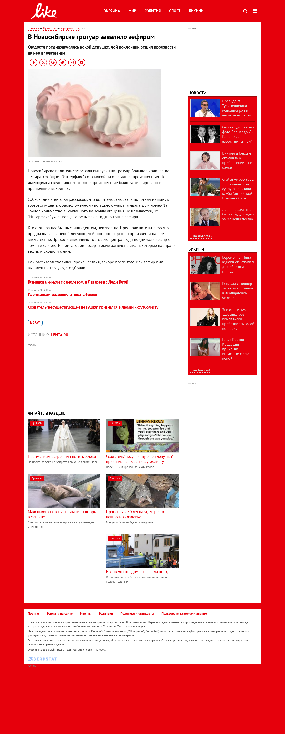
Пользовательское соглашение (184, 613)
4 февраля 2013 (70, 28)
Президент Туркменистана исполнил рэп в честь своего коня (237, 108)
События (153, 10)
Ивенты (85, 613)
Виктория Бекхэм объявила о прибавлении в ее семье (237, 160)
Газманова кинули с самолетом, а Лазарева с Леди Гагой (78, 282)
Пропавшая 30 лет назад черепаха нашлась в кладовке (136, 514)
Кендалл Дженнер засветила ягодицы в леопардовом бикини (238, 290)
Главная (33, 28)
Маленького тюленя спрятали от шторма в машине (63, 514)
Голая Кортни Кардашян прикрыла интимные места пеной (235, 349)
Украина (112, 10)
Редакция (106, 613)
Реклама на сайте (60, 613)
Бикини (196, 10)
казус (35, 322)
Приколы (50, 28)
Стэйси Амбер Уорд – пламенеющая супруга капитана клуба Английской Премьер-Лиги (238, 189)
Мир (132, 10)
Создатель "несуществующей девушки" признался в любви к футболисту (93, 307)
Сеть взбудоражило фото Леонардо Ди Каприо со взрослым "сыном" (238, 134)
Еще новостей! (201, 236)
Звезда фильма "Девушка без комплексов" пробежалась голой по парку (238, 319)
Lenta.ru (59, 334)
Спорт (174, 10)
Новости (197, 93)
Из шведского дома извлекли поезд (137, 571)
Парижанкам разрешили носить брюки (62, 294)
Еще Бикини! (200, 370)
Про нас (33, 613)
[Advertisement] (103, 377)
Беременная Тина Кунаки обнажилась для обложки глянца (238, 264)
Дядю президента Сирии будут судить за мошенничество (238, 214)
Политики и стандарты (137, 613)
